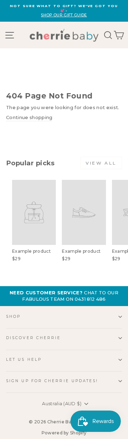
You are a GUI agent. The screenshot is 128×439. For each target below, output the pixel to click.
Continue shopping (29, 117)
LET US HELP (24, 359)
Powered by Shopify (64, 432)
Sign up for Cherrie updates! (52, 381)
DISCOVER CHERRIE (33, 338)
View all (101, 163)
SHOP (13, 316)
